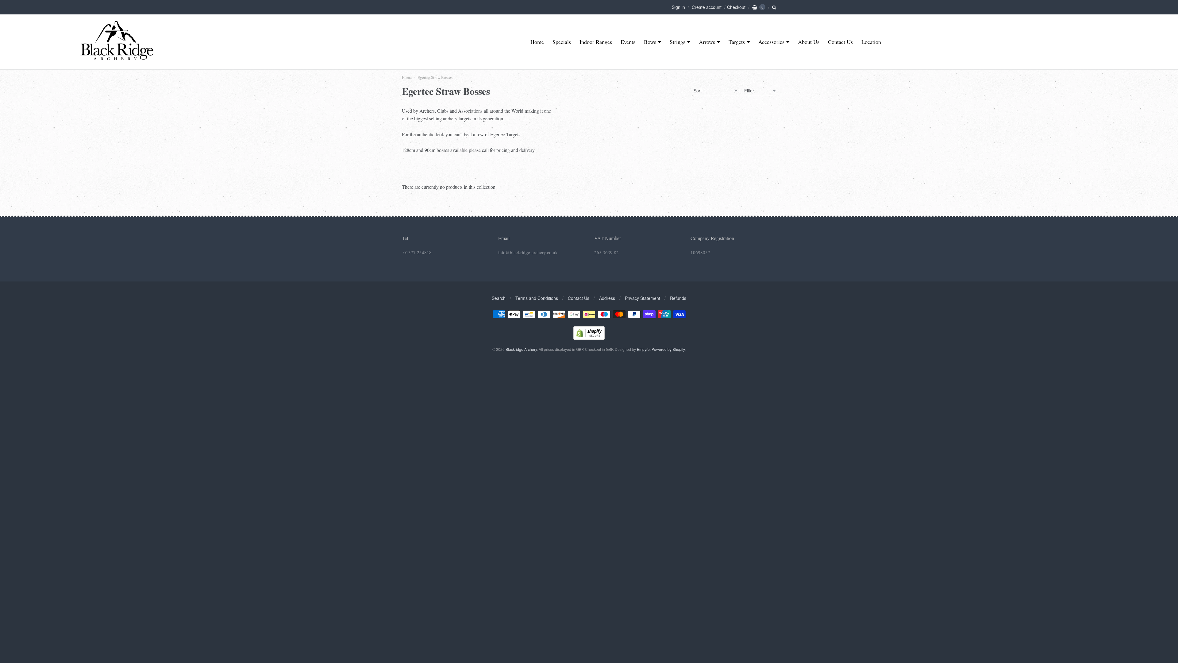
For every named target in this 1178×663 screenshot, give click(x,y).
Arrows (707, 41)
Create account (707, 7)
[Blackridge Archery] (116, 58)
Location (871, 41)
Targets (737, 41)
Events (628, 41)
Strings (677, 41)
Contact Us (840, 41)
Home (537, 41)
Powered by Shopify (668, 349)
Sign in (678, 7)
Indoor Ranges (595, 41)
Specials (561, 41)
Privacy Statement (642, 298)
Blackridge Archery (521, 349)
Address (607, 298)
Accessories (771, 41)
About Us (808, 41)
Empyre (643, 349)
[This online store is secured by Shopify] (589, 337)
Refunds (678, 298)
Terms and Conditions (536, 298)
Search (499, 298)
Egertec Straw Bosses (435, 77)
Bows (650, 41)
